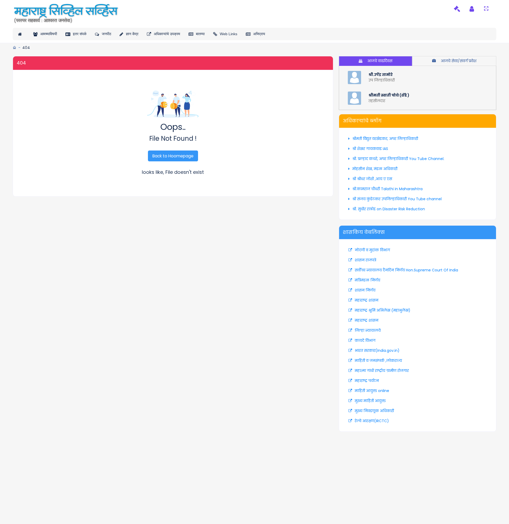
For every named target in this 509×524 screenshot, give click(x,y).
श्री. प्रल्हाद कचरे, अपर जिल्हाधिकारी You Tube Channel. (398, 158)
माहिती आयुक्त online (372, 390)
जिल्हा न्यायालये (368, 330)
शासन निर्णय (365, 290)
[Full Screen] (486, 9)
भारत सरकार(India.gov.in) (377, 350)
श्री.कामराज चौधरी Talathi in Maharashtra (387, 189)
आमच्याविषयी (48, 34)
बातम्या (200, 34)
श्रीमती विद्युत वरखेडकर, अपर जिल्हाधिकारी (385, 138)
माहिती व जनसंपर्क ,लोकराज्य (378, 360)
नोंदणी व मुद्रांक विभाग (372, 250)
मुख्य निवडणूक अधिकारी (374, 410)
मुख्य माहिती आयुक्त (370, 400)
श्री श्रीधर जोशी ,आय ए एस (372, 178)
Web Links (228, 34)
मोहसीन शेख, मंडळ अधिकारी (374, 168)
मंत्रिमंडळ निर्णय (367, 280)
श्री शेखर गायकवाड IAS (370, 148)
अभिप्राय (259, 34)
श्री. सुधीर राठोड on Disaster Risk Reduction (388, 209)
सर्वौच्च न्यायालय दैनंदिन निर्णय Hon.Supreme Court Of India (406, 270)
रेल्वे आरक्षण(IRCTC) (372, 420)
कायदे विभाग (365, 340)
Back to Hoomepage (173, 156)
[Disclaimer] (457, 9)
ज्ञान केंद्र (132, 34)
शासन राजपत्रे (365, 260)
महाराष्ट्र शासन (366, 300)
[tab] (375, 61)
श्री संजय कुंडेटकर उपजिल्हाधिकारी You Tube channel (397, 199)
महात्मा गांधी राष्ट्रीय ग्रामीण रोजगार (382, 370)
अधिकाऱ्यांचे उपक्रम (167, 34)
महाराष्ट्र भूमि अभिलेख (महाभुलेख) (382, 310)
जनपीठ (106, 34)
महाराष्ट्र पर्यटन (367, 380)
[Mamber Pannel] (472, 9)
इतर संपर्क (79, 34)
